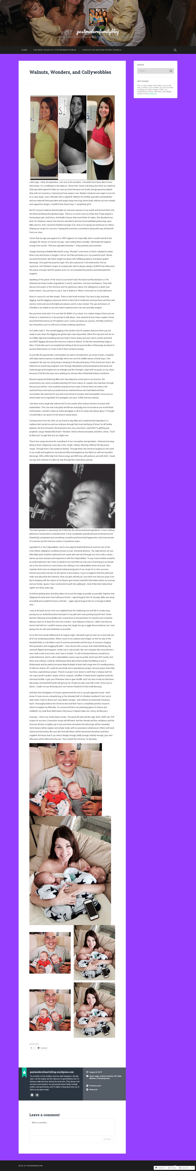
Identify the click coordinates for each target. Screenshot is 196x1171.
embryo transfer (106, 1076)
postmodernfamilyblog (98, 31)
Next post (93, 1090)
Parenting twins (103, 1078)
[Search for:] (155, 71)
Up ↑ (175, 1166)
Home (24, 50)
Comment (107, 1139)
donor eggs (94, 1076)
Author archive (32, 1095)
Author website (37, 1095)
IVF (115, 1076)
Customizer (152, 94)
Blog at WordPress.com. (31, 1166)
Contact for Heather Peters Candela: (102, 50)
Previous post (95, 1086)
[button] (50, 953)
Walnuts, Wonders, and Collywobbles (70, 72)
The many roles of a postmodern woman (54, 50)
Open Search (175, 50)
